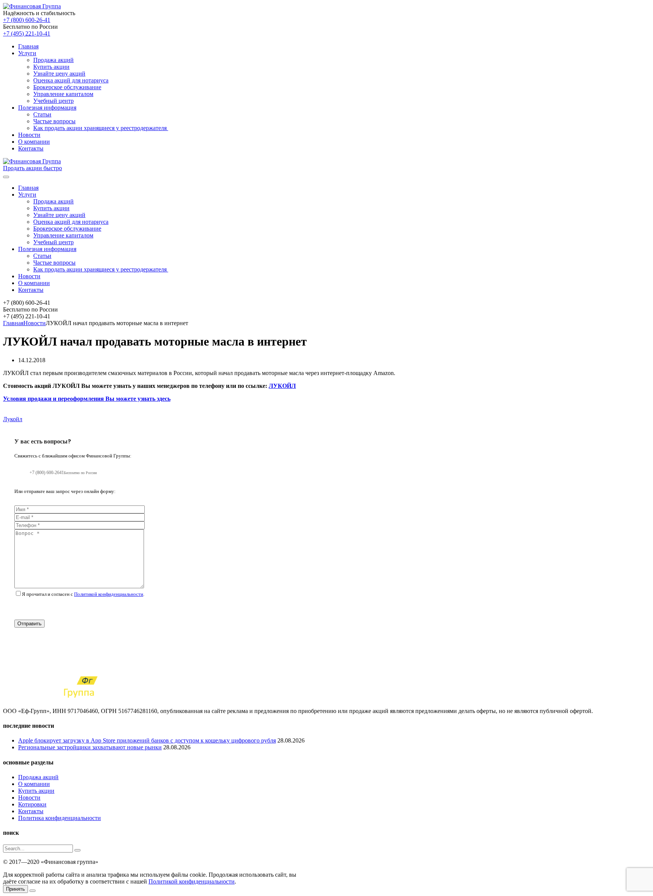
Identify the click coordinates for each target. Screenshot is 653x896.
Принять (15, 889)
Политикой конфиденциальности (108, 594)
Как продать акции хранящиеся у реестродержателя (100, 128)
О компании (34, 141)
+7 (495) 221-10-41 (26, 33)
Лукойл (12, 419)
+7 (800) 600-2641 (63, 472)
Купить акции (51, 67)
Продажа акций (53, 60)
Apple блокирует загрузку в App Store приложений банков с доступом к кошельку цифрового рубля (147, 740)
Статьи (42, 114)
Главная (28, 46)
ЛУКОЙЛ (282, 386)
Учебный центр (53, 101)
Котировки (32, 804)
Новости (29, 135)
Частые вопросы (54, 121)
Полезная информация (47, 107)
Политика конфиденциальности (59, 818)
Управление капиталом (63, 94)
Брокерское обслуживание (67, 87)
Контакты (30, 148)
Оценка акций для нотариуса (70, 80)
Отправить (29, 623)
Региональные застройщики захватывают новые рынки (90, 747)
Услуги (27, 53)
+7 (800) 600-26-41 (26, 20)
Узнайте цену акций (59, 73)
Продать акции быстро (32, 168)
